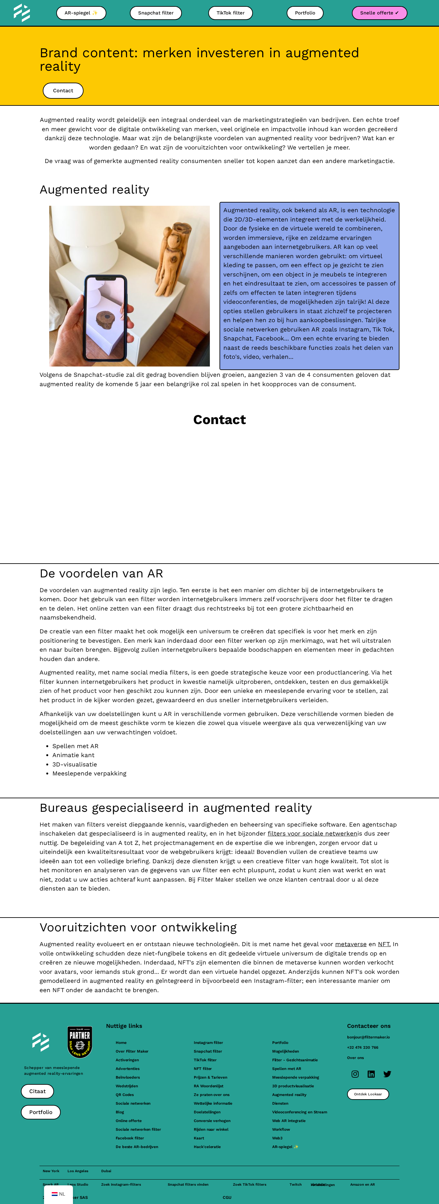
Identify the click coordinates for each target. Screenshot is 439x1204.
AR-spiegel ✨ (285, 1147)
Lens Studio (77, 1184)
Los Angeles (77, 1171)
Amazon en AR (362, 1184)
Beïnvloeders (128, 1077)
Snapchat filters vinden (188, 1184)
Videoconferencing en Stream (299, 1112)
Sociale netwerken (133, 1103)
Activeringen (127, 1060)
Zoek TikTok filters (249, 1184)
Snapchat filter (208, 1051)
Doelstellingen (207, 1112)
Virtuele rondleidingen (323, 1184)
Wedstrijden (127, 1086)
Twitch (296, 1184)
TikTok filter (205, 1060)
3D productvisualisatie (293, 1086)
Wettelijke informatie (213, 1103)
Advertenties (127, 1068)
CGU (227, 1197)
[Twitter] (387, 1074)
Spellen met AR (286, 1068)
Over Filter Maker (132, 1051)
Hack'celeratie (207, 1147)
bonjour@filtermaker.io (368, 1037)
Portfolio (280, 1042)
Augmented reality (289, 1094)
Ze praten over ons (211, 1094)
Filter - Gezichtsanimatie (295, 1060)
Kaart (199, 1138)
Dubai (106, 1171)
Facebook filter (130, 1138)
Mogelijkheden (285, 1051)
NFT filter (203, 1068)
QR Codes (125, 1094)
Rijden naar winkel (211, 1129)
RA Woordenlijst (208, 1086)
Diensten (280, 1103)
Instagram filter (208, 1042)
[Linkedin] (371, 1074)
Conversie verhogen (212, 1120)
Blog (120, 1112)
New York (51, 1171)
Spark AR (50, 1184)
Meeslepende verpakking (295, 1077)
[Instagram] (355, 1074)
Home (121, 1042)
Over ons (355, 1057)
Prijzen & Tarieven (210, 1077)
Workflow (281, 1129)
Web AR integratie (289, 1120)
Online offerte (129, 1120)
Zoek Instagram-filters (121, 1184)
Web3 (277, 1138)
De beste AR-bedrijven (137, 1147)
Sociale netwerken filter (138, 1129)
